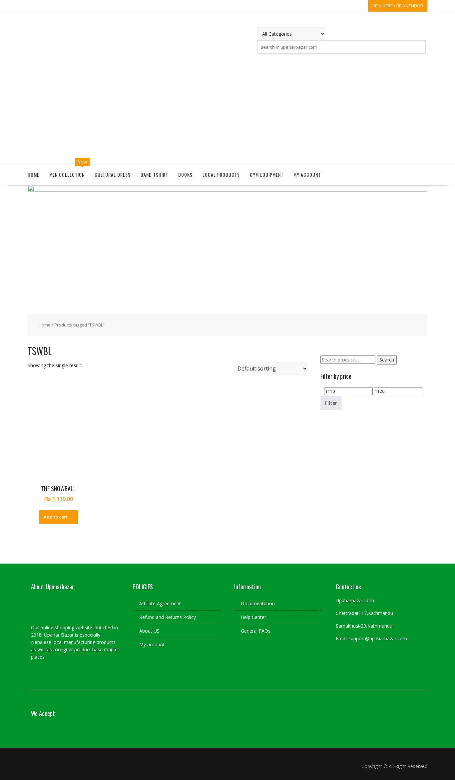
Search (386, 359)
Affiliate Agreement (160, 603)
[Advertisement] (227, 107)
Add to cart (56, 517)
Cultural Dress (113, 174)
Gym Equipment (266, 174)
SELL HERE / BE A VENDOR (397, 6)
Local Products (221, 174)
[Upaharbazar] (227, 190)
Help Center (253, 617)
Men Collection (67, 174)
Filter (331, 403)
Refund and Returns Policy (167, 617)
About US (149, 631)
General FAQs (255, 631)
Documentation (258, 603)
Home (33, 174)
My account (307, 174)
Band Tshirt (154, 174)
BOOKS (185, 174)
